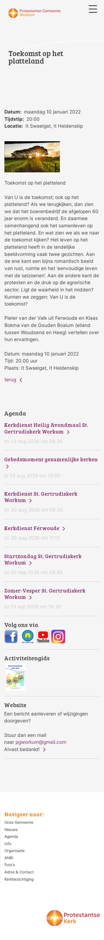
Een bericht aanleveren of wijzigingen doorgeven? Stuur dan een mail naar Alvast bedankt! (46, 727)
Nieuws (10, 829)
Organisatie (14, 850)
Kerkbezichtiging (19, 879)
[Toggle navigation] (93, 9)
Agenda (11, 836)
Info (7, 843)
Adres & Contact (19, 872)
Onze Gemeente (18, 822)
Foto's (9, 865)
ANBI (8, 858)
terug (10, 379)
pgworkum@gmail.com (41, 742)
